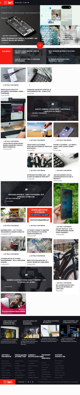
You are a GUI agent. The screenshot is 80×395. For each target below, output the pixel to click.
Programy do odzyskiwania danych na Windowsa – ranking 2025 (47, 386)
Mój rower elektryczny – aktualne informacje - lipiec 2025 (65, 287)
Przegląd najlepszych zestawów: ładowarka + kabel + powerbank (12, 91)
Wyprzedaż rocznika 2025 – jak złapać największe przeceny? (38, 176)
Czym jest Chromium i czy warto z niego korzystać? (45, 366)
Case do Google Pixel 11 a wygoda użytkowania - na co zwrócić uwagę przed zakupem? (6, 375)
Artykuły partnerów (69, 13)
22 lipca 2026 (44, 42)
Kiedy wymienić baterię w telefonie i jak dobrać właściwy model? (19, 39)
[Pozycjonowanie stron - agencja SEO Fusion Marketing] (13, 303)
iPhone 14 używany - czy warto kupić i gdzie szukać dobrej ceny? (65, 146)
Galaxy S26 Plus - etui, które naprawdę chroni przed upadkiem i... (65, 230)
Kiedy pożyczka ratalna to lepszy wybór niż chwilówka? (38, 261)
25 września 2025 (31, 235)
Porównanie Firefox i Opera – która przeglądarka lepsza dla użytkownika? (20, 374)
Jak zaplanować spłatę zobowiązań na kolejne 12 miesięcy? (63, 176)
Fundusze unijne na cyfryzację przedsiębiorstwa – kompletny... (39, 90)
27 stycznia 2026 (9, 201)
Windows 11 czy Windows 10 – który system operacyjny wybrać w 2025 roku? (60, 375)
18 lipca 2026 (64, 42)
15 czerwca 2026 (5, 95)
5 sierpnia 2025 (8, 286)
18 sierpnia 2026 (5, 42)
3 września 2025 (5, 264)
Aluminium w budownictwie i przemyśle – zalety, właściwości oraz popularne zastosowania (6, 387)
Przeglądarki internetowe (7, 13)
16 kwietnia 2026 (7, 149)
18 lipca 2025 (59, 290)
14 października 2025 (6, 234)
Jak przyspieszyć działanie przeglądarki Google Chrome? (20, 364)
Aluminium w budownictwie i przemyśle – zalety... (59, 60)
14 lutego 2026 (30, 178)
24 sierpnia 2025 (31, 264)
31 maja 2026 (30, 93)
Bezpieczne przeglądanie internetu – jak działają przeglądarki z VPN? (33, 375)
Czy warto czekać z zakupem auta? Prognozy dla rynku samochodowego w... (38, 232)
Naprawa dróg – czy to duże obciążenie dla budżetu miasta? (12, 231)
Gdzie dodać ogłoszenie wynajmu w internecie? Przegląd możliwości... (39, 146)
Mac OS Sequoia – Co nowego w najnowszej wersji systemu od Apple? (59, 364)
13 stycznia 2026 (60, 234)
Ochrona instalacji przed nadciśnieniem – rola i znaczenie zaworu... (13, 260)
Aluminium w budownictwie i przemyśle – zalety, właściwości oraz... (48, 35)
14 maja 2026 (34, 115)
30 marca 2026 (31, 150)
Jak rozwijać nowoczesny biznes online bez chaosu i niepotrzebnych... (13, 145)
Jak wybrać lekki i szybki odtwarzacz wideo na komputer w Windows (46, 375)
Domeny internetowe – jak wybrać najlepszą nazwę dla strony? (33, 364)
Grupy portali (4, 18)
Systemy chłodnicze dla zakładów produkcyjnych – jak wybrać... (69, 36)
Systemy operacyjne (19, 13)
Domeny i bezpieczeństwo (57, 13)
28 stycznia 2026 (58, 180)
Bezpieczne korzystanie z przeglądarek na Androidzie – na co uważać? (32, 386)
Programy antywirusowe (31, 13)
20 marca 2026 (57, 150)
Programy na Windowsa (44, 13)
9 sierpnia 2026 (45, 22)
